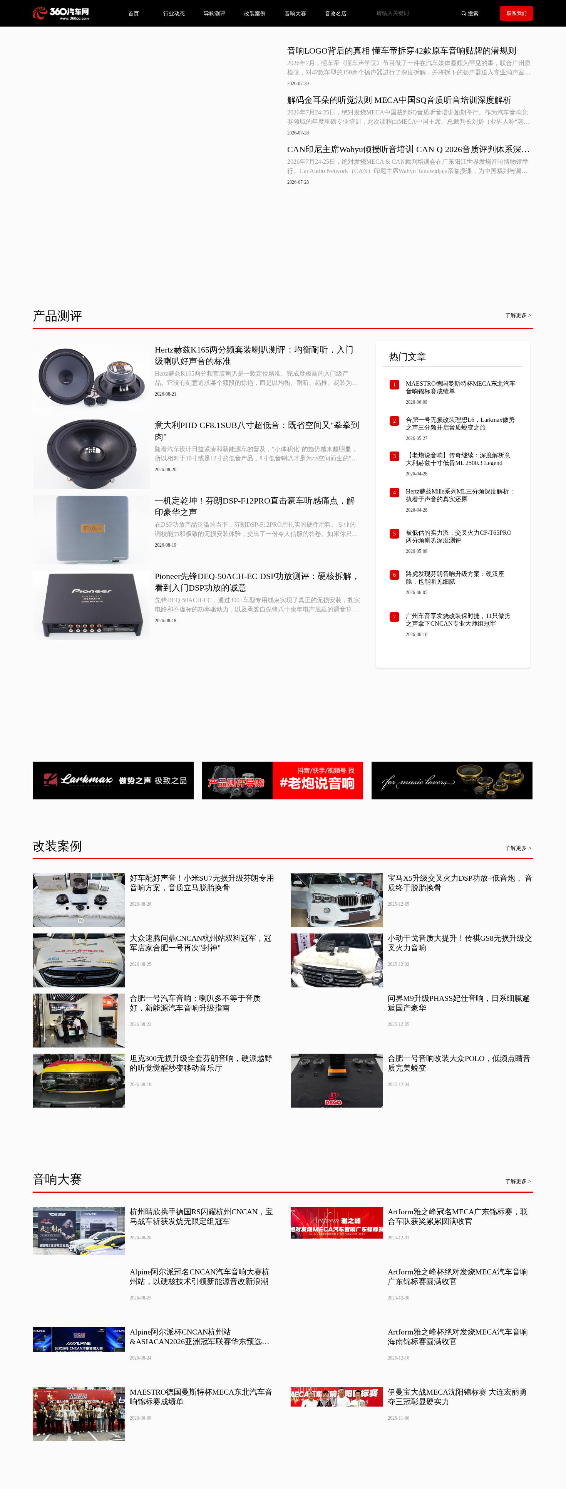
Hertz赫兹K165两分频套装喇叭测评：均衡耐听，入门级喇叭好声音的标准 (254, 355)
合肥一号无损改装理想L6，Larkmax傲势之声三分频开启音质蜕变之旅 (460, 423)
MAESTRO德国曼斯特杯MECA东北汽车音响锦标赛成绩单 (461, 387)
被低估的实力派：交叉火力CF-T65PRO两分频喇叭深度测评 (459, 536)
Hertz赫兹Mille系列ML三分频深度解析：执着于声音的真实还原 (460, 495)
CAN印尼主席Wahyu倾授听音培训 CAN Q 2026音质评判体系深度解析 (408, 149)
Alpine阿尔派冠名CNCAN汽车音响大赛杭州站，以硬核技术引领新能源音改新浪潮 (200, 1276)
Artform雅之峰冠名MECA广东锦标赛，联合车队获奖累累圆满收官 (458, 1216)
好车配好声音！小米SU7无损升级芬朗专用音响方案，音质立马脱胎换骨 (202, 883)
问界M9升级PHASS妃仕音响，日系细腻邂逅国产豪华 (459, 1003)
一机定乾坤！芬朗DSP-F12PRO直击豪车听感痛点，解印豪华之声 (255, 506)
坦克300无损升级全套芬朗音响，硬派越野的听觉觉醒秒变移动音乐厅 (201, 1063)
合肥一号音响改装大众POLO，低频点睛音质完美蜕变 (459, 1063)
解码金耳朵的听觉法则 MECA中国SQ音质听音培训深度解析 (399, 100)
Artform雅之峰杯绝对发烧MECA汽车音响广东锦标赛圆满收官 (458, 1276)
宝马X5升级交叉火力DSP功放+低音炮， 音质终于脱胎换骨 (460, 883)
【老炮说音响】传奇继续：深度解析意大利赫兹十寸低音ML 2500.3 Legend (458, 459)
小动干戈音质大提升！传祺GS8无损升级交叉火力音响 (460, 943)
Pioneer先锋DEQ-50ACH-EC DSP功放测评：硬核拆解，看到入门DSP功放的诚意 (257, 582)
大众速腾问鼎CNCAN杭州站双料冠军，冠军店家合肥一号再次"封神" (200, 943)
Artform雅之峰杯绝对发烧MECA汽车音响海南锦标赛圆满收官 (458, 1337)
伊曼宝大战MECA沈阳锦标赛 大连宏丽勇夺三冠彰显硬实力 (457, 1397)
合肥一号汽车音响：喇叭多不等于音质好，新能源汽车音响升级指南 (195, 1003)
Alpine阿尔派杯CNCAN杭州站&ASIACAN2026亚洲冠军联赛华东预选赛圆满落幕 (200, 1337)
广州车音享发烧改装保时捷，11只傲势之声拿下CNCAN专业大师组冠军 (458, 620)
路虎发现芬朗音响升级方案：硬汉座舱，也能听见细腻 (455, 578)
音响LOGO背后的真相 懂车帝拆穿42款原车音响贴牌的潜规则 (401, 50)
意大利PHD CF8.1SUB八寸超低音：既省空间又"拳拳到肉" (257, 430)
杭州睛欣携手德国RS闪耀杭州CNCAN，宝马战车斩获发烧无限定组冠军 (201, 1216)
